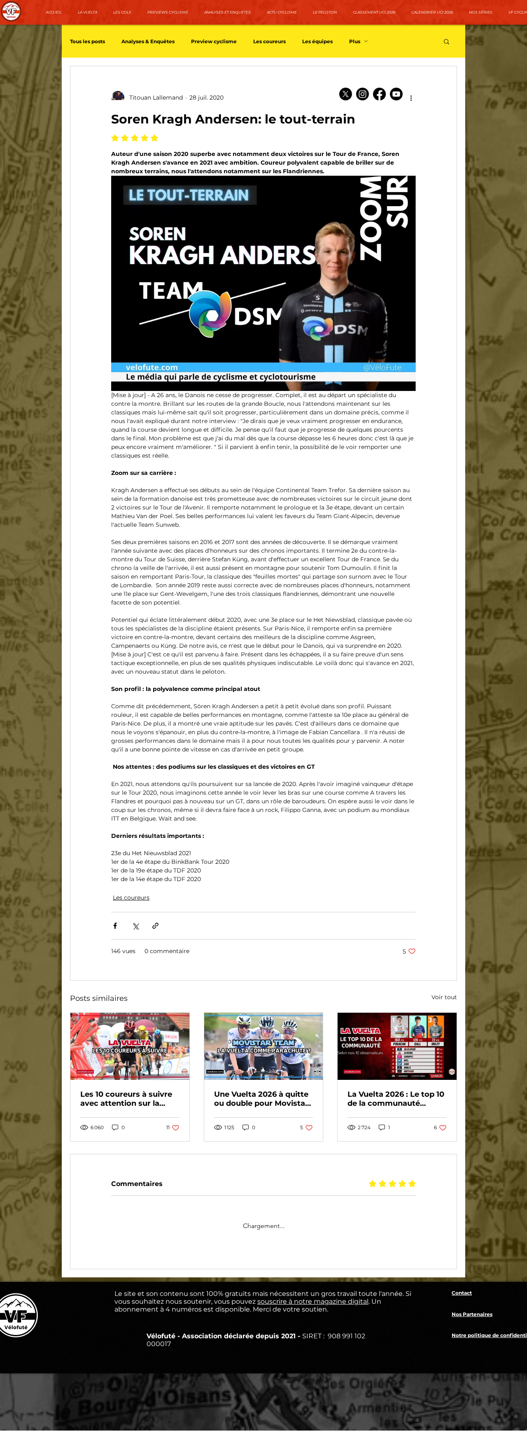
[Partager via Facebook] (115, 926)
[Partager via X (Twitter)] (135, 926)
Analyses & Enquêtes (148, 41)
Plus (354, 41)
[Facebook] (379, 94)
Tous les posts (87, 41)
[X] (345, 94)
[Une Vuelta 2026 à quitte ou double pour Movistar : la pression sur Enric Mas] (263, 1046)
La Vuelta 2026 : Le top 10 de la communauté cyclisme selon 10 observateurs (395, 1099)
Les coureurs (269, 41)
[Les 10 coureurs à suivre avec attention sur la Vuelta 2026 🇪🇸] (129, 1046)
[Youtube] (396, 94)
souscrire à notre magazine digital (312, 1313)
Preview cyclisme (214, 41)
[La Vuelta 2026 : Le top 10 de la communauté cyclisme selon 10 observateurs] (397, 1046)
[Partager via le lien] (155, 926)
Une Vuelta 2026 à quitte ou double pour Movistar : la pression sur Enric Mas (263, 1099)
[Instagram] (362, 94)
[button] (446, 41)
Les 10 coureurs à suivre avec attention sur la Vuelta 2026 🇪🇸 (126, 1099)
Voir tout (444, 997)
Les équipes (317, 41)
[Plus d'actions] (411, 97)
